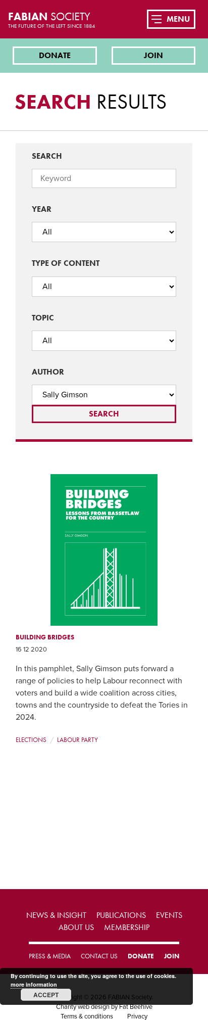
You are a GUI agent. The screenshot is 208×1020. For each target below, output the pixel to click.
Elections (31, 739)
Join (153, 55)
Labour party (77, 739)
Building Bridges (45, 637)
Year (41, 209)
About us (76, 927)
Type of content (65, 263)
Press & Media (50, 956)
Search (47, 156)
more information (34, 984)
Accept (46, 994)
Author (48, 372)
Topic (43, 317)
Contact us (99, 956)
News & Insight (56, 915)
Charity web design (83, 1007)
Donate (55, 55)
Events (169, 915)
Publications (121, 915)
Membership (126, 927)
